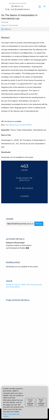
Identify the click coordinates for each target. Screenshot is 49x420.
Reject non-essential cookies (41, 402)
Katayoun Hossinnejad (9, 25)
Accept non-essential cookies (30, 402)
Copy (40, 224)
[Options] (2, 29)
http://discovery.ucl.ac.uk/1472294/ (19, 125)
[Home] (17, 6)
